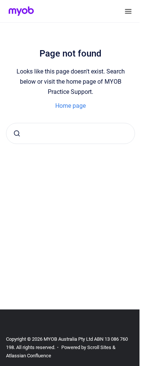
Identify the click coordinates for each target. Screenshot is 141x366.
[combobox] (70, 133)
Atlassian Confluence (28, 355)
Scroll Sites (99, 347)
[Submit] (17, 133)
